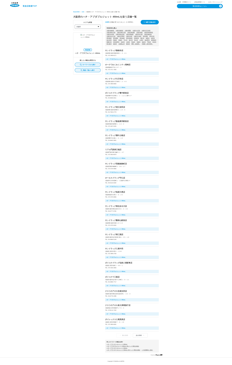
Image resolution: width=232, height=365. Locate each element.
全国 (83, 12)
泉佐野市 (147, 40)
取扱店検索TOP (30, 6)
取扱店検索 (76, 12)
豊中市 (142, 38)
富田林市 (153, 40)
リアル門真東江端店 (113, 150)
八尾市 (141, 40)
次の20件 (139, 335)
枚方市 (131, 40)
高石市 (154, 42)
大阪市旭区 (139, 32)
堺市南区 (122, 38)
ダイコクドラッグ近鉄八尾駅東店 (118, 263)
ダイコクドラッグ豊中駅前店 (117, 93)
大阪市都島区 (110, 30)
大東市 (128, 42)
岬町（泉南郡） (135, 44)
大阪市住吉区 (110, 34)
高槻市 (115, 40)
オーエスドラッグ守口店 (115, 178)
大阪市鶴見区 (148, 34)
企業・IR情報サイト (184, 2)
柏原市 (144, 42)
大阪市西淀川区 (111, 32)
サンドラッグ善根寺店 (114, 50)
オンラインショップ (216, 2)
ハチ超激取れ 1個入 (147, 350)
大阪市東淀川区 (121, 32)
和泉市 (133, 42)
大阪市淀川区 (139, 34)
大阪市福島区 (119, 30)
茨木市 (136, 40)
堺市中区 (151, 36)
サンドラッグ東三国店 (114, 234)
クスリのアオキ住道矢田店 (116, 291)
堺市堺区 (145, 36)
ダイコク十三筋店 (112, 277)
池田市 (148, 38)
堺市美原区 (129, 38)
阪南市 (128, 44)
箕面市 (138, 42)
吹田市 (153, 38)
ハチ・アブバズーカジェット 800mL (117, 344)
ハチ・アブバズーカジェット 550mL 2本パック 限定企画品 (123, 350)
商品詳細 (87, 50)
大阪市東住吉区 (120, 34)
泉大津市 (109, 40)
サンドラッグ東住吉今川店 (116, 206)
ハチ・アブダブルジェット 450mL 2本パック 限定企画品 (123, 346)
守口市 (125, 40)
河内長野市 (116, 42)
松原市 (123, 42)
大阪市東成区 (131, 32)
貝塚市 (120, 40)
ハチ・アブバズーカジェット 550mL (117, 348)
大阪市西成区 (130, 34)
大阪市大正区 (136, 30)
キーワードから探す (89, 64)
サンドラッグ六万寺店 (114, 79)
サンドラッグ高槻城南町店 (116, 164)
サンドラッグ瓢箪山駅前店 (116, 220)
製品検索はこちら (200, 6)
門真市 (149, 42)
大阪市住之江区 (111, 36)
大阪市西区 (128, 30)
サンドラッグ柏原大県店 (115, 192)
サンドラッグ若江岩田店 (115, 107)
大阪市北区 (129, 36)
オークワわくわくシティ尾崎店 (117, 65)
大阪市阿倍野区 (148, 32)
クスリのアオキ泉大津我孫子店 (117, 305)
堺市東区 (109, 38)
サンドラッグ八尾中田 (114, 249)
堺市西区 (115, 38)
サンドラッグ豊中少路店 (115, 135)
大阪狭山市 (121, 44)
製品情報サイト (200, 2)
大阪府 (78, 26)
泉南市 (115, 44)
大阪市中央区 (137, 36)
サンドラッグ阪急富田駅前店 (117, 121)
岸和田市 (136, 38)
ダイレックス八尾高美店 (115, 319)
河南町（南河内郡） (147, 44)
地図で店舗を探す (151, 22)
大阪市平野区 (121, 36)
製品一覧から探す (89, 70)
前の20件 (125, 335)
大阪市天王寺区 (146, 30)
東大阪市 (109, 44)
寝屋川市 (109, 42)
